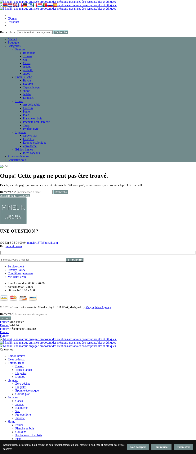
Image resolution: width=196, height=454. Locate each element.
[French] (20, 5)
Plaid (26, 115)
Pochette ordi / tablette (36, 121)
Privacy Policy (16, 269)
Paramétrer (183, 447)
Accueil (12, 39)
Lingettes (28, 97)
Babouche (29, 52)
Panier (27, 111)
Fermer (4, 321)
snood (26, 73)
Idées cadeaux (31, 153)
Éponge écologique (34, 142)
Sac (25, 59)
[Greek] (30, 5)
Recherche (61, 32)
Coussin (28, 108)
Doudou (28, 84)
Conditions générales (20, 273)
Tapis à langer (31, 87)
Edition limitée (24, 149)
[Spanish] (55, 5)
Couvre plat (30, 135)
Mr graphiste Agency (98, 307)
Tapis (26, 125)
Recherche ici (8, 32)
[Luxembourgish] (40, 5)
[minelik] (13, 223)
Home (19, 101)
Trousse (27, 56)
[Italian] (35, 5)
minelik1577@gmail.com (42, 242)
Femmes (20, 49)
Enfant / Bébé (23, 77)
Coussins (20, 431)
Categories (14, 46)
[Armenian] (5, 5)
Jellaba (27, 66)
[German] (25, 5)
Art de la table (31, 104)
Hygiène (20, 132)
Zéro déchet (30, 146)
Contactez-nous (17, 159)
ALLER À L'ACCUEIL (15, 195)
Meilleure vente (17, 276)
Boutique (13, 42)
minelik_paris (14, 246)
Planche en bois (32, 118)
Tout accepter (138, 447)
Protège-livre (30, 128)
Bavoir (27, 80)
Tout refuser (161, 447)
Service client (16, 266)
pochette (28, 70)
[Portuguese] (45, 5)
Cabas (26, 63)
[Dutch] (10, 5)
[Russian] (50, 5)
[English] (15, 5)
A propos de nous (18, 156)
